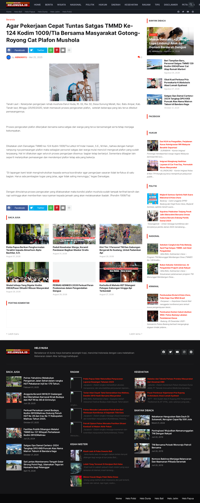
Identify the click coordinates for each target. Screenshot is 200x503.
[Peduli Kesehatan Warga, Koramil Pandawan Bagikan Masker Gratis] (74, 234)
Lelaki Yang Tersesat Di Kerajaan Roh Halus (103, 464)
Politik (90, 4)
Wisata (61, 4)
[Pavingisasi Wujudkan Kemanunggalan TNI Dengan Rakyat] (142, 434)
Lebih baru (13, 334)
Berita (49, 4)
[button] (191, 4)
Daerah (115, 4)
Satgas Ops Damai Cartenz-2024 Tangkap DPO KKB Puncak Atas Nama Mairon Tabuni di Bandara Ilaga (179, 100)
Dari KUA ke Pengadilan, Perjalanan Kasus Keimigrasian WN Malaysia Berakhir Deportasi (176, 144)
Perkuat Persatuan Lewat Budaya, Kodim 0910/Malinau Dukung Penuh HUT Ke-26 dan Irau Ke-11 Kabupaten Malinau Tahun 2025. (43, 414)
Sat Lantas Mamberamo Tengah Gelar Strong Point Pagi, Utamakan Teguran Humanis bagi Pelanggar (43, 464)
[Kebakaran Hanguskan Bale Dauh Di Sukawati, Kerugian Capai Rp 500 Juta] (142, 420)
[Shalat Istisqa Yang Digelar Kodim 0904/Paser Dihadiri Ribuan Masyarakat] (27, 272)
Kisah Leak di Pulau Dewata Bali (97, 451)
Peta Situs (188, 4)
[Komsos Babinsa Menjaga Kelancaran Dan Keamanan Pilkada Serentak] (142, 462)
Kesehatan (131, 4)
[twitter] (183, 12)
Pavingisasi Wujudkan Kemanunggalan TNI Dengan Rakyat (172, 432)
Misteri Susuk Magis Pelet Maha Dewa (100, 477)
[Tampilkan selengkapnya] (69, 50)
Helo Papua (30, 11)
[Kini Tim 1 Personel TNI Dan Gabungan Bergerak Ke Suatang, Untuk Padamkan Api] (121, 234)
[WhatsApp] (50, 50)
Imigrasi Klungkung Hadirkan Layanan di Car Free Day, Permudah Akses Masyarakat (176, 164)
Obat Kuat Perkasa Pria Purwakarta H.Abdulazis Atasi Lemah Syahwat (177, 82)
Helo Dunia (43, 11)
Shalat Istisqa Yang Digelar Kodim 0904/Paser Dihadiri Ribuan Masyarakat (27, 286)
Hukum (103, 4)
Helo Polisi (67, 11)
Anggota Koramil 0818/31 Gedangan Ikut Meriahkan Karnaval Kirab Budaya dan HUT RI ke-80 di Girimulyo (44, 397)
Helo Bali (18, 11)
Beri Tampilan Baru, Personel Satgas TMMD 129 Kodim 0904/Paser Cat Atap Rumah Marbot (178, 64)
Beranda (10, 19)
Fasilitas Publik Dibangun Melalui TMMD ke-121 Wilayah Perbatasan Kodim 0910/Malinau (42, 432)
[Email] (63, 50)
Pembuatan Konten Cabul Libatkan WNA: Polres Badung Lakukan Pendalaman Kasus (175, 315)
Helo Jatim (55, 11)
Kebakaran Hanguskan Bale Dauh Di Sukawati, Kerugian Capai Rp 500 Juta (172, 418)
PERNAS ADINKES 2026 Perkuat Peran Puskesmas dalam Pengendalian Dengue (73, 288)
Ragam (146, 4)
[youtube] (188, 12)
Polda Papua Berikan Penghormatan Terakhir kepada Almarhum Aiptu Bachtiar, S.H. (25, 250)
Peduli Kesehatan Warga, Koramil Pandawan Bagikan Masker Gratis (71, 248)
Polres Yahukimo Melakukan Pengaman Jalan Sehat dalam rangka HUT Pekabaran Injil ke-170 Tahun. (43, 381)
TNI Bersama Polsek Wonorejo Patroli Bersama (171, 446)
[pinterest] (193, 12)
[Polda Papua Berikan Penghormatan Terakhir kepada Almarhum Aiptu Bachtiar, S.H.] (27, 234)
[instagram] (184, 352)
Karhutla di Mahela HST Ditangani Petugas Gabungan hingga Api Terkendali (117, 288)
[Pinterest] (57, 50)
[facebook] (178, 12)
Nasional (75, 4)
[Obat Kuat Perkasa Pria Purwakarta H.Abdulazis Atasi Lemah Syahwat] (154, 83)
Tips (157, 4)
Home (37, 4)
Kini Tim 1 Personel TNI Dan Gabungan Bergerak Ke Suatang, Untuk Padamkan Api (120, 250)
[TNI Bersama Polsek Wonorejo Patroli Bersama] (142, 448)
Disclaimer (171, 4)
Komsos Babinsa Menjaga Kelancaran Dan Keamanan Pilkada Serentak (171, 460)
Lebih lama (134, 334)
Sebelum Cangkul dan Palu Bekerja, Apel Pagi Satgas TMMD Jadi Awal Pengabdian (176, 248)
